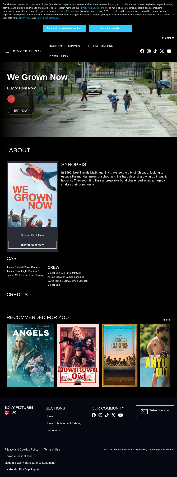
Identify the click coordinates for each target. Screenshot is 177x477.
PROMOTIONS (58, 56)
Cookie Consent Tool (68, 11)
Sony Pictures (24, 18)
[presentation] (163, 355)
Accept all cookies (110, 28)
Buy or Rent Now (32, 244)
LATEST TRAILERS (100, 45)
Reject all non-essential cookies (64, 28)
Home (49, 416)
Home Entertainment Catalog (63, 423)
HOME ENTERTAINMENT (65, 45)
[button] (164, 320)
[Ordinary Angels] (30, 355)
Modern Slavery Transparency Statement (29, 462)
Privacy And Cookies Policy (93, 8)
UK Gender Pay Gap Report (21, 469)
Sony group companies (48, 18)
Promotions (53, 430)
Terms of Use (52, 449)
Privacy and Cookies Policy (21, 449)
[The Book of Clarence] (120, 355)
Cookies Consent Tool (18, 456)
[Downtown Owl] (78, 355)
